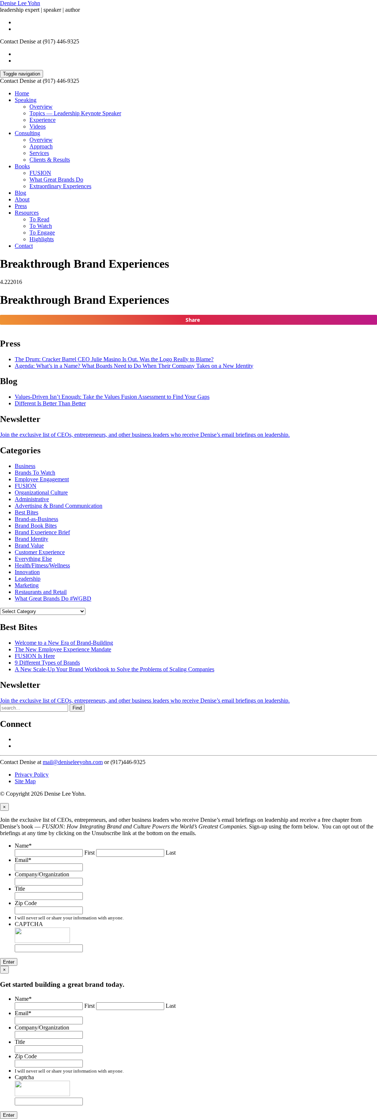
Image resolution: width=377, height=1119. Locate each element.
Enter (8, 962)
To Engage (42, 232)
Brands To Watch (35, 472)
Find (77, 708)
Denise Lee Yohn (20, 3)
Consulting (27, 133)
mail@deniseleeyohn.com (73, 762)
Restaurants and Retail (41, 592)
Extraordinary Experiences (60, 186)
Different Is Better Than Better (50, 403)
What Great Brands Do (56, 179)
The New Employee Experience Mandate (63, 649)
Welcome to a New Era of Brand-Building (64, 643)
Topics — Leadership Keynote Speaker (75, 113)
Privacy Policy (32, 774)
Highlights (41, 239)
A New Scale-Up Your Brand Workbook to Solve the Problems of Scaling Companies (114, 669)
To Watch (40, 226)
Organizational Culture (41, 492)
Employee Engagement (42, 479)
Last (171, 852)
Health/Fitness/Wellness (42, 565)
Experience (42, 120)
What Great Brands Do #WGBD (53, 598)
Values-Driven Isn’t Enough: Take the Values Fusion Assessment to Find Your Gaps (112, 397)
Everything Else (33, 559)
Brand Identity (31, 539)
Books (22, 166)
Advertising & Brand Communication (58, 506)
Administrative (32, 499)
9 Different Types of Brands (47, 662)
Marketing (27, 585)
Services (39, 153)
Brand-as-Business (36, 519)
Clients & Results (49, 159)
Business (25, 466)
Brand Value (29, 545)
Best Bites (26, 512)
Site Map (25, 781)
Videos (37, 126)
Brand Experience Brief (42, 532)
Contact (24, 246)
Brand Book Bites (36, 525)
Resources (27, 213)
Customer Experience (40, 552)
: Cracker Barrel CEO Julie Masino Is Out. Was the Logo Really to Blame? (114, 359)
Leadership (27, 579)
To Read (39, 219)
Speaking (25, 100)
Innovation (27, 572)
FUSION (40, 173)
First (89, 852)
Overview (41, 106)
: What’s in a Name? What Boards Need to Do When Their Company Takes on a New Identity (134, 366)
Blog (20, 193)
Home (22, 93)
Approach (41, 146)
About (22, 199)
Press (21, 206)
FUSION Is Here (35, 656)
